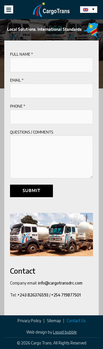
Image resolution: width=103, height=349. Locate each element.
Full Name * (21, 55)
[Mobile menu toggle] (8, 9)
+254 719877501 (66, 294)
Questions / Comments (31, 132)
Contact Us (76, 321)
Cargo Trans (41, 343)
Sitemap (54, 321)
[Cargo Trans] (51, 9)
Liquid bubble (65, 332)
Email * (16, 80)
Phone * (17, 106)
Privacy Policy (29, 321)
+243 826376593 (32, 294)
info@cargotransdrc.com (60, 283)
